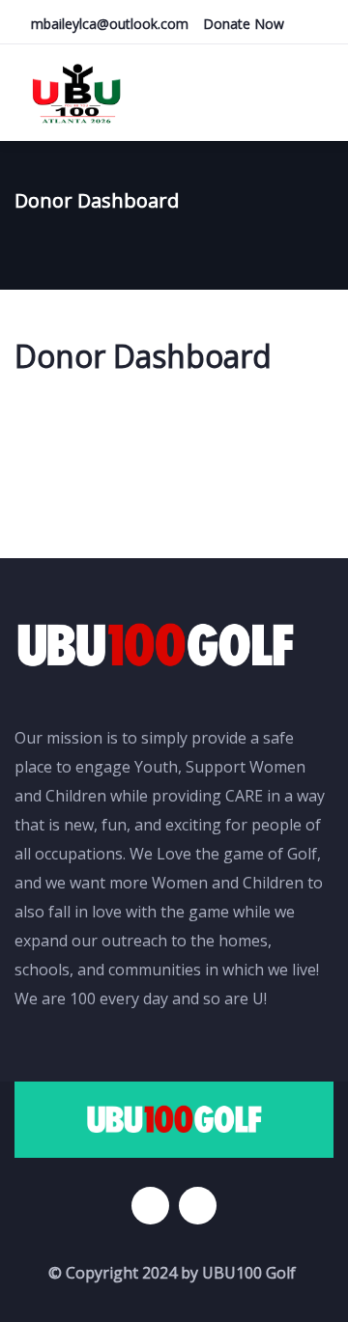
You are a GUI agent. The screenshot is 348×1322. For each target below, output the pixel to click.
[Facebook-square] (150, 1205)
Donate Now (243, 23)
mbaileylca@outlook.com (109, 23)
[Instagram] (198, 1205)
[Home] (155, 645)
